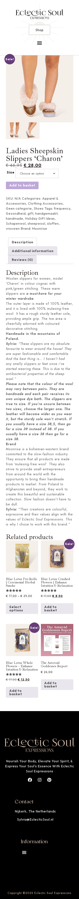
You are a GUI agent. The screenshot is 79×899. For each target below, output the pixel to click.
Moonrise (39, 228)
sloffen (53, 223)
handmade (14, 218)
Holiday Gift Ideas (40, 218)
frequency (62, 208)
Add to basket (22, 185)
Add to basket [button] (50, 608)
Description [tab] (22, 242)
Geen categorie (19, 208)
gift (30, 213)
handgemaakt (46, 213)
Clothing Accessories (45, 203)
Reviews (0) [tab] (22, 260)
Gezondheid (16, 213)
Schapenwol (16, 223)
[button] (40, 43)
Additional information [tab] (33, 251)
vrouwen (13, 228)
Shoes (39, 208)
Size (11, 172)
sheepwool (36, 223)
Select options (16, 608)
